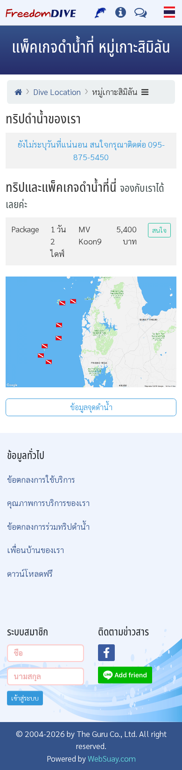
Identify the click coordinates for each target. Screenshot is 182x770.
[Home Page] (41, 12)
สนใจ (159, 230)
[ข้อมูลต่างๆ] (120, 12)
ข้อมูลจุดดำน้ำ (91, 407)
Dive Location (57, 91)
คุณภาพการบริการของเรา (48, 502)
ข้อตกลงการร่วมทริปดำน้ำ (48, 526)
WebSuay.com (112, 758)
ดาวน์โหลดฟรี (30, 573)
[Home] (18, 92)
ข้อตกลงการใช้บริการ (41, 479)
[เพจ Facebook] (112, 655)
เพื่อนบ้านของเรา (35, 549)
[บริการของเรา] (100, 12)
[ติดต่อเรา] (140, 12)
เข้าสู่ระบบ (25, 698)
